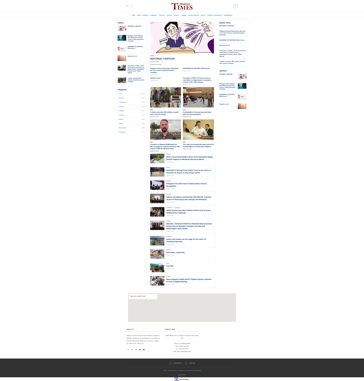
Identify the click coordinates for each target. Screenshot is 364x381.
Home (133, 15)
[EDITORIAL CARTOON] (122, 28)
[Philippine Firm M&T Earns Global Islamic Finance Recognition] (157, 185)
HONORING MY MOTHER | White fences (196, 68)
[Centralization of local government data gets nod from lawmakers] (198, 102)
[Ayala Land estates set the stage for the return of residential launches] (157, 240)
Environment (228, 15)
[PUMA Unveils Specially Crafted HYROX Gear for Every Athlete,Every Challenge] (157, 212)
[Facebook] (128, 6)
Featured (132, 115)
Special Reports (193, 15)
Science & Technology (214, 15)
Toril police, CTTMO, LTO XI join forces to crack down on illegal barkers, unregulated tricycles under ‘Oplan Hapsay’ (136, 69)
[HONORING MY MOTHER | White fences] (122, 48)
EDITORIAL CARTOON (134, 26)
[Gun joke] (157, 267)
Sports (176, 15)
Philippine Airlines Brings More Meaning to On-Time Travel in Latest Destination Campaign (164, 70)
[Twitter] (132, 6)
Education (132, 132)
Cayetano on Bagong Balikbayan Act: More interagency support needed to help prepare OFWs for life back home (165, 146)
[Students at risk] (122, 58)
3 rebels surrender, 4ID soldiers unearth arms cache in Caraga (136, 80)
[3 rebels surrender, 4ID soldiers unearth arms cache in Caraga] (122, 80)
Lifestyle (162, 15)
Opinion (184, 15)
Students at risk (132, 56)
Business (145, 15)
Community (153, 15)
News (138, 15)
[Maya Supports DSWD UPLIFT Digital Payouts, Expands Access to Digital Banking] (157, 281)
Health (203, 15)
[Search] (235, 6)
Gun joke (170, 266)
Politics (169, 15)
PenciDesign (197, 370)
